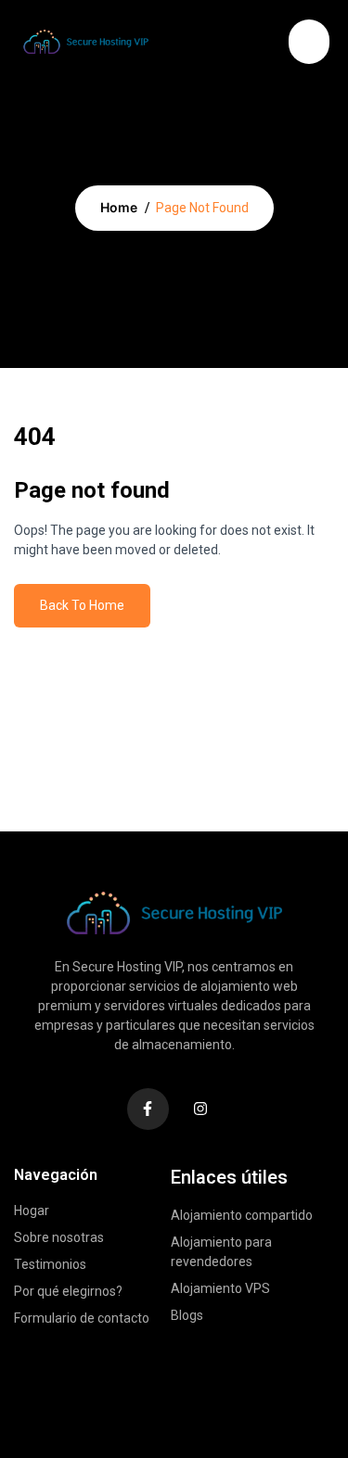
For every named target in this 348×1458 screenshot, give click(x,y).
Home (118, 207)
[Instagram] (201, 1109)
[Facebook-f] (148, 1109)
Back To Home (82, 605)
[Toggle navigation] (265, 39)
